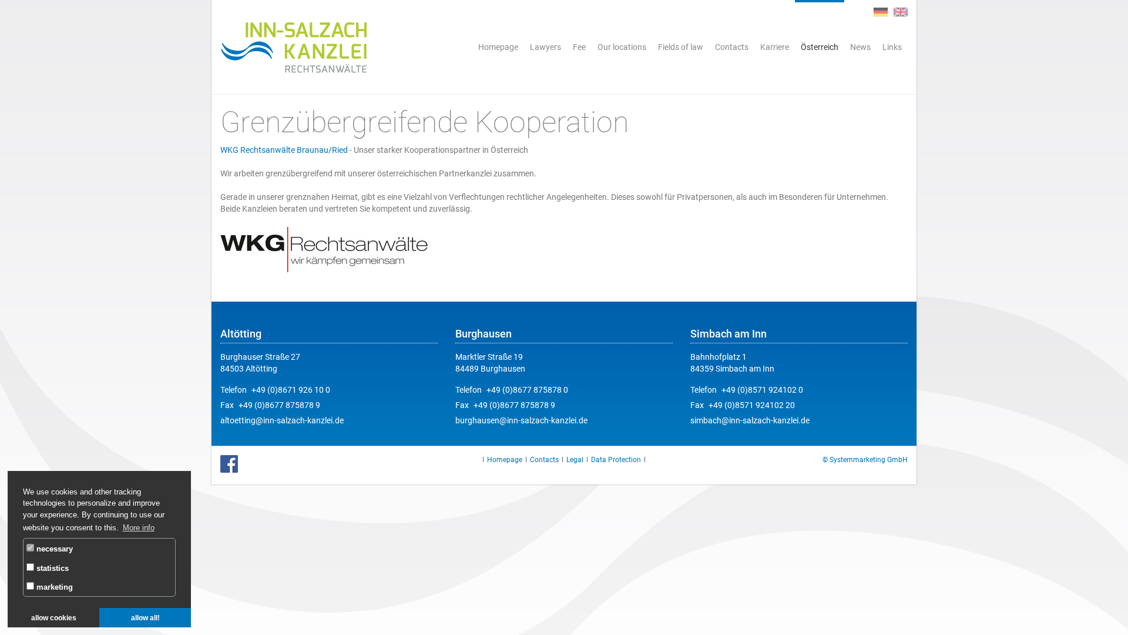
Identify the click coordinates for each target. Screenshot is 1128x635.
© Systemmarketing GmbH (865, 460)
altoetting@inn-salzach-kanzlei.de (282, 420)
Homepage (498, 47)
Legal (574, 460)
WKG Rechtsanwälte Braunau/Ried (284, 150)
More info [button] (139, 527)
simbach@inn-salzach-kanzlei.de (750, 420)
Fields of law (680, 47)
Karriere (774, 47)
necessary (53, 548)
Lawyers (545, 47)
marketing (53, 587)
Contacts (731, 47)
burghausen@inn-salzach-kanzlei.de (521, 420)
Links (892, 47)
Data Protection (616, 460)
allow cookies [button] (53, 617)
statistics (51, 568)
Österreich (819, 47)
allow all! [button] (145, 617)
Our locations (621, 47)
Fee (579, 47)
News (860, 47)
